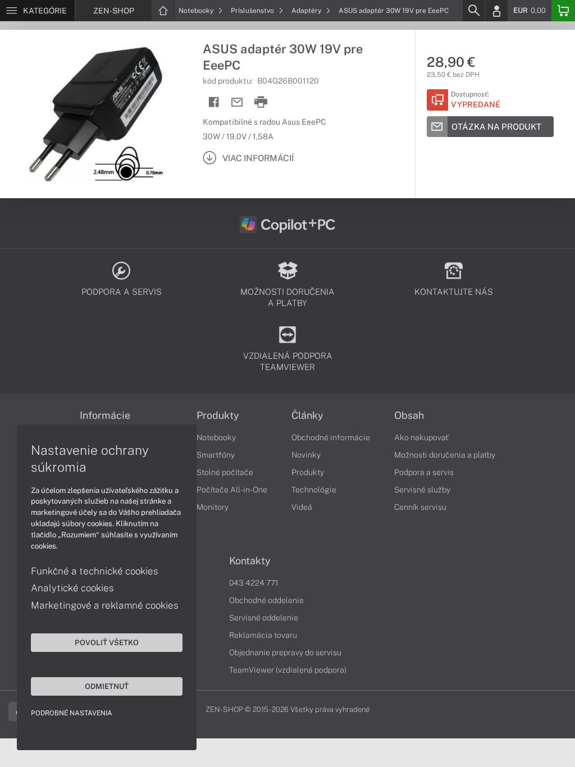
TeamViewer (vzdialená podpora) (287, 669)
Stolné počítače (225, 472)
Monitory (213, 507)
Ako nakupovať (421, 437)
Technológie (313, 489)
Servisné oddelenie (263, 617)
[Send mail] (237, 102)
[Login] (496, 10)
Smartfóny (216, 454)
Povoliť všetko (107, 642)
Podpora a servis (424, 472)
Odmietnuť (107, 686)
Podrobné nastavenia (71, 713)
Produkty (218, 415)
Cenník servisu (420, 507)
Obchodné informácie (330, 437)
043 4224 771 (254, 582)
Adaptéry (307, 11)
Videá (301, 507)
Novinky (306, 454)
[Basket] (563, 10)
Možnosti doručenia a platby (444, 454)
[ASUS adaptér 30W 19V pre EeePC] (95, 114)
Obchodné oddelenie (266, 600)
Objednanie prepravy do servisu (285, 652)
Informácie (105, 415)
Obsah (409, 415)
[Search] (473, 10)
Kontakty (250, 561)
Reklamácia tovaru (263, 635)
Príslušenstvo (253, 11)
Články (307, 415)
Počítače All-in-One (232, 489)
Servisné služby (422, 489)
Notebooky (197, 11)
